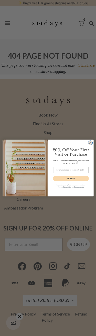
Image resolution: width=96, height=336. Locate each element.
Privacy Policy (67, 186)
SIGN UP (71, 178)
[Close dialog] (90, 143)
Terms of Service (79, 186)
